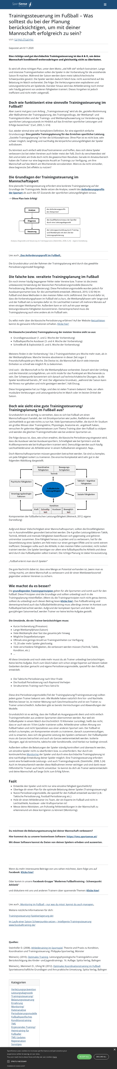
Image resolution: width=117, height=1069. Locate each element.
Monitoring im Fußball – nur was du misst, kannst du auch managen (56, 904)
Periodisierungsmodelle (24, 1013)
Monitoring (33, 754)
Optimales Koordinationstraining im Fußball (76, 966)
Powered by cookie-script (16, 1066)
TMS (13, 1023)
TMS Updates (18, 1037)
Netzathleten (98, 320)
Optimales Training (38, 957)
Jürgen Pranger (24, 39)
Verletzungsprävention (23, 989)
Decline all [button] (101, 1057)
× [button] (114, 1050)
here (55, 1057)
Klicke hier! (63, 324)
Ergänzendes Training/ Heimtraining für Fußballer (23, 1031)
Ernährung (17, 1003)
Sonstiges (16, 1044)
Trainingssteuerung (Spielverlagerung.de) (31, 915)
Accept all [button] (84, 1057)
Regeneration (18, 1040)
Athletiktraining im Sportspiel (47, 947)
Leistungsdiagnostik (22, 992)
